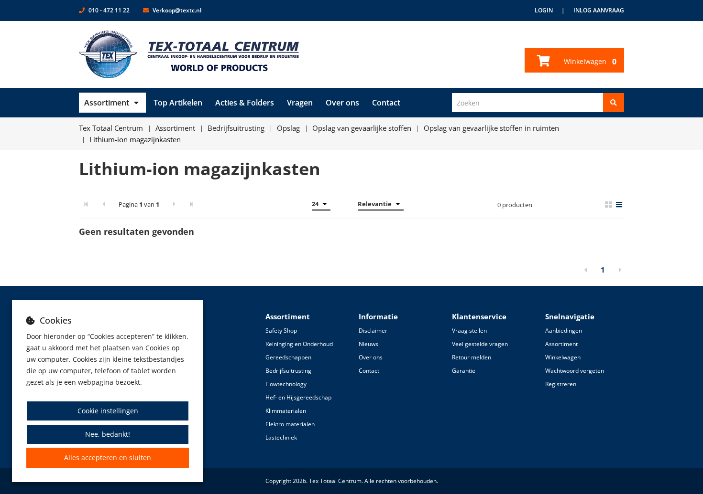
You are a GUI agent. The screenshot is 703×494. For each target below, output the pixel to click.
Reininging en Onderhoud (299, 344)
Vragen (300, 102)
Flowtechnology (286, 384)
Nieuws (368, 344)
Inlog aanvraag (598, 10)
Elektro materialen (290, 424)
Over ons (342, 102)
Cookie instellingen (107, 410)
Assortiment (106, 102)
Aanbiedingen (563, 330)
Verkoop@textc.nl (177, 10)
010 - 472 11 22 (109, 10)
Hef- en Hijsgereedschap (298, 397)
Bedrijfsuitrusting (288, 371)
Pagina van (139, 204)
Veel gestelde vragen (480, 344)
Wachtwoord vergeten (574, 371)
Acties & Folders (244, 102)
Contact (386, 102)
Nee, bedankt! (107, 434)
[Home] (189, 54)
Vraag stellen (469, 330)
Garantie (463, 371)
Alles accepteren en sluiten (107, 457)
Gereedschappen (288, 357)
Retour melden (471, 357)
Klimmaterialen (285, 411)
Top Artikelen (178, 102)
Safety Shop (281, 330)
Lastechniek (281, 437)
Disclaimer (373, 330)
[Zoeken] (613, 102)
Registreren (560, 384)
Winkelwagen (589, 61)
